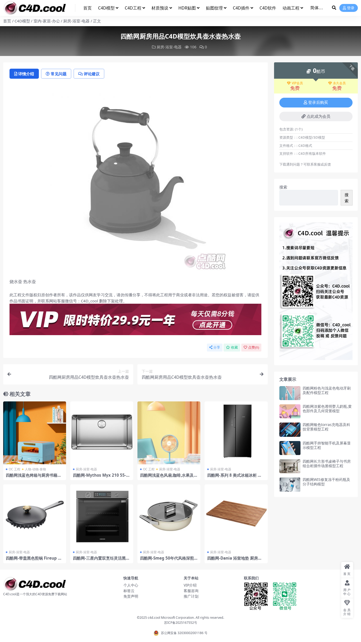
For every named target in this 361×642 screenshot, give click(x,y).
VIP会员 (297, 83)
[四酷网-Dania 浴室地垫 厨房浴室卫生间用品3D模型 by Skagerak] (236, 515)
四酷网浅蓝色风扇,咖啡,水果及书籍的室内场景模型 (169, 477)
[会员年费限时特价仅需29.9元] (135, 321)
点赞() (253, 347)
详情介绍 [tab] (26, 73)
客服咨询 (191, 590)
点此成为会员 (318, 116)
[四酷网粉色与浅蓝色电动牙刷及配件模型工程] (289, 393)
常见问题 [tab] (59, 73)
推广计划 (191, 596)
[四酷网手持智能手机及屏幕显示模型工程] (289, 448)
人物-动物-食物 (35, 469)
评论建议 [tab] (92, 73)
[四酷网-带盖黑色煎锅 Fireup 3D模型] (34, 515)
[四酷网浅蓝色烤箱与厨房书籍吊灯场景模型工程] (34, 432)
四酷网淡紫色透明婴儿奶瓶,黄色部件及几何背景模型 (327, 408)
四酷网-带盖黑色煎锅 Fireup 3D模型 (34, 560)
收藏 (234, 347)
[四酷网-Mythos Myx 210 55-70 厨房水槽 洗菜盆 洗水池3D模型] (101, 432)
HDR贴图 (187, 8)
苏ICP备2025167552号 (180, 622)
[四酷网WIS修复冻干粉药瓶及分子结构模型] (289, 484)
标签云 (129, 590)
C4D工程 (133, 8)
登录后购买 (318, 102)
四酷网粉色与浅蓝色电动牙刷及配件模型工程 (327, 390)
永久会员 (339, 83)
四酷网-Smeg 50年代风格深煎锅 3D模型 (167, 560)
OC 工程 (14, 469)
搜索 (283, 187)
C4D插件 (241, 8)
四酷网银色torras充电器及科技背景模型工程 (326, 427)
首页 (87, 8)
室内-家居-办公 (47, 21)
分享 (216, 347)
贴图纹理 (214, 8)
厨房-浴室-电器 (76, 21)
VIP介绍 (190, 585)
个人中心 (130, 585)
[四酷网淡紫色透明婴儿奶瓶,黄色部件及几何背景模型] (289, 411)
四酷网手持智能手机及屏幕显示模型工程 (327, 445)
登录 (350, 8)
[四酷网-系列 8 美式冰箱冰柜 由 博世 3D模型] (236, 432)
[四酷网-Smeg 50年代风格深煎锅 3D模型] (168, 515)
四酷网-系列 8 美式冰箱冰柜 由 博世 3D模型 (234, 477)
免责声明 (130, 596)
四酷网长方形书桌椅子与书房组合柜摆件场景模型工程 (327, 463)
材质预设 (159, 8)
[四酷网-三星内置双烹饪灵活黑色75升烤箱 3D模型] (101, 515)
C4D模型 (106, 8)
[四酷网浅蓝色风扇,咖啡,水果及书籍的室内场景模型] (168, 432)
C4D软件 (268, 8)
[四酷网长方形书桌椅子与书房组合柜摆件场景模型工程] (289, 466)
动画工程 (291, 8)
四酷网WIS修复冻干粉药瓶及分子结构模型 (326, 481)
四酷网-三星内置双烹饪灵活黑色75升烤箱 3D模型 (101, 560)
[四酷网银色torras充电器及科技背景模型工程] (289, 430)
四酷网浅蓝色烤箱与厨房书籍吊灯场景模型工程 (33, 477)
